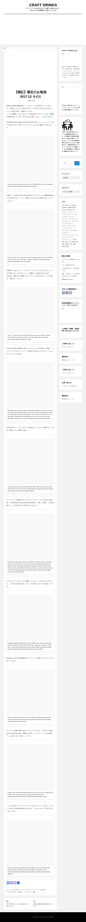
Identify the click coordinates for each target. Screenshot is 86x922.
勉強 (34, 892)
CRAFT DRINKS (43, 5)
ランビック (65, 239)
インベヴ (74, 214)
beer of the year (66, 205)
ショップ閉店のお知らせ (68, 265)
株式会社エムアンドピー (68, 360)
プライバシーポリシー (68, 347)
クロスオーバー (66, 221)
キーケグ (64, 219)
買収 (68, 246)
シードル (64, 228)
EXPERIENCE (72, 207)
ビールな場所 (41, 889)
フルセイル (65, 232)
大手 (70, 241)
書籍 (66, 244)
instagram (19, 892)
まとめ (64, 212)
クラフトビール (26, 889)
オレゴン (71, 216)
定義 (73, 241)
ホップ (64, 237)
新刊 (76, 241)
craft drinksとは (17, 889)
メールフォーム (66, 386)
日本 (63, 244)
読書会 (64, 246)
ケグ (77, 221)
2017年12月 (12, 892)
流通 (74, 244)
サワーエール (71, 225)
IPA (74, 209)
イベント (74, 212)
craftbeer (64, 207)
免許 (75, 239)
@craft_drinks (47, 117)
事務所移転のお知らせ (68, 279)
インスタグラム (28, 892)
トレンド (34, 889)
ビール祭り (73, 230)
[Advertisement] (43, 29)
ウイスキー (65, 216)
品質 (66, 241)
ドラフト (70, 228)
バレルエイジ (65, 230)
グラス (73, 221)
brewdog (73, 205)
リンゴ (71, 239)
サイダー (64, 225)
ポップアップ (70, 237)
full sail (64, 209)
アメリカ (69, 212)
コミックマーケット (67, 223)
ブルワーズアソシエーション (70, 235)
